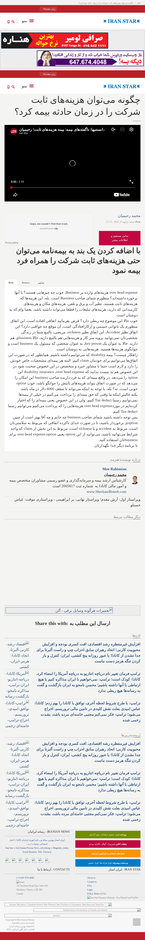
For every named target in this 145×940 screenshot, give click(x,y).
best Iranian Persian (24, 848)
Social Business (30, 852)
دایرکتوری (33, 840)
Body (11, 282)
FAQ (89, 885)
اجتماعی (43, 844)
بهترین (51, 840)
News (36, 848)
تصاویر (41, 282)
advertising (45, 848)
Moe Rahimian (114, 469)
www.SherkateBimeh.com (106, 491)
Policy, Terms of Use (96, 893)
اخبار (11, 840)
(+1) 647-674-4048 (25, 878)
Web (40, 852)
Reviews (26, 282)
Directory (47, 852)
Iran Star (9, 848)
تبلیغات (35, 844)
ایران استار (59, 840)
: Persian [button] (49, 9)
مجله (45, 840)
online (65, 848)
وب (40, 840)
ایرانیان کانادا (22, 840)
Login (90, 889)
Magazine (57, 848)
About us (91, 878)
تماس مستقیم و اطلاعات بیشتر (119, 238)
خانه (138, 3)
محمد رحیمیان (129, 216)
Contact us (92, 881)
